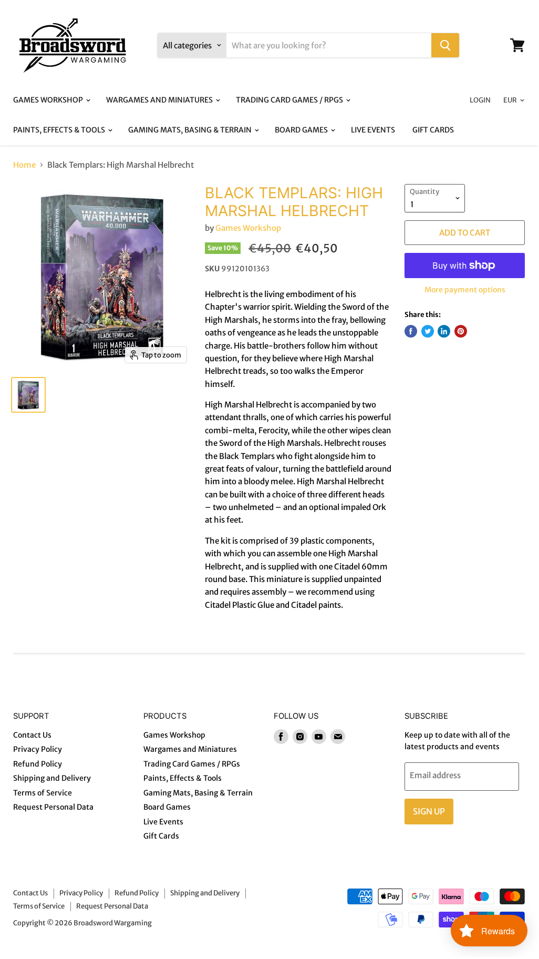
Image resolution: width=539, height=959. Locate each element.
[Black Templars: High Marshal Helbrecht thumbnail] (28, 395)
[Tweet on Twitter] (427, 331)
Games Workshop (49, 100)
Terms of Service (42, 793)
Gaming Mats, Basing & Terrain (190, 130)
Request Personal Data (53, 807)
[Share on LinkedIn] (444, 331)
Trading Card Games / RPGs (290, 100)
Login (480, 100)
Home (24, 165)
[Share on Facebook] (411, 331)
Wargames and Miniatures (160, 100)
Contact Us (32, 735)
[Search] (445, 45)
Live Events (373, 130)
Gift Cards (433, 130)
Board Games (302, 130)
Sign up (429, 811)
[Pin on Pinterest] (460, 331)
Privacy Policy (37, 749)
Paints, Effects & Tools (60, 130)
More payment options (464, 289)
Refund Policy (37, 764)
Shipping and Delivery (52, 778)
